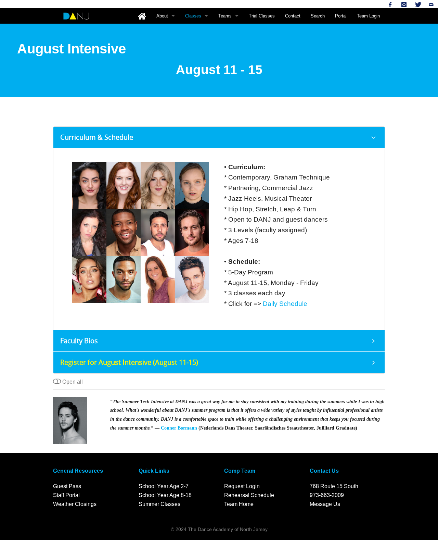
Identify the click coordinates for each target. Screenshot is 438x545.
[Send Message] (431, 5)
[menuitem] (142, 16)
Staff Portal (66, 495)
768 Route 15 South (334, 486)
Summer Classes (159, 504)
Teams (225, 15)
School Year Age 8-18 (165, 495)
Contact (292, 15)
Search (318, 15)
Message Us (325, 504)
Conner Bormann (179, 428)
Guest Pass (67, 486)
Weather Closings (74, 504)
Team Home (239, 504)
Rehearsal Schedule (249, 495)
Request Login (242, 486)
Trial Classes (262, 15)
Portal (341, 15)
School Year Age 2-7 (164, 486)
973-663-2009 (327, 495)
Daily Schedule (285, 303)
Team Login (368, 15)
